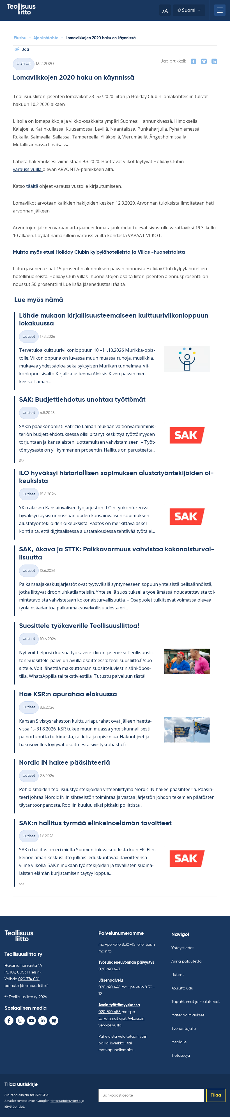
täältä (32, 186)
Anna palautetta (186, 961)
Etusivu (20, 38)
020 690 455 (109, 1012)
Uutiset (24, 64)
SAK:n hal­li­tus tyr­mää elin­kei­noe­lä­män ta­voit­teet (95, 823)
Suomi (188, 10)
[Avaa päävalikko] (220, 10)
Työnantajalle (183, 1029)
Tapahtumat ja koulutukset (195, 1002)
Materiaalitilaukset (187, 1015)
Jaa (25, 50)
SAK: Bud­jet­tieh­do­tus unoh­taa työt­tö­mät (82, 399)
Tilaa (216, 1095)
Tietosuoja (180, 1056)
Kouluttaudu (182, 988)
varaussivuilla (28, 169)
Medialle (179, 1042)
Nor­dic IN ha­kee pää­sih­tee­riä (64, 762)
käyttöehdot (14, 1107)
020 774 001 (29, 979)
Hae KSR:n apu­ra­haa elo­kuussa (68, 694)
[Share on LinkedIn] (214, 61)
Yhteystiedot (182, 948)
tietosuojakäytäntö (65, 1101)
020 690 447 (109, 969)
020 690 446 (109, 987)
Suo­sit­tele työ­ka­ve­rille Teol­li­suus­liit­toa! (79, 626)
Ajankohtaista (46, 38)
